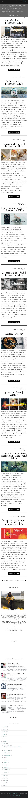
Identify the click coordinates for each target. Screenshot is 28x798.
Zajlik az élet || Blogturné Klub (14, 82)
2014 (4, 785)
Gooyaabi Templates (15, 795)
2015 (4, 783)
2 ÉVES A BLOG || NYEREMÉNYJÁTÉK (13, 664)
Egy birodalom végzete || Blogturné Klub (14, 209)
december (7, 745)
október (6, 752)
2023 (4, 734)
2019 (4, 743)
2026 (4, 727)
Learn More (11, 15)
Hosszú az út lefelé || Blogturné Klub (14, 274)
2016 (4, 780)
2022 (4, 736)
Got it (19, 15)
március (6, 767)
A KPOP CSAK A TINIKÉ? (15, 706)
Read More (14, 70)
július (5, 757)
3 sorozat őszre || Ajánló (14, 393)
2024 (4, 731)
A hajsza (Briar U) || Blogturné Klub (14, 145)
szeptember (7, 755)
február (6, 769)
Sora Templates (13, 793)
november (7, 750)
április (6, 764)
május (6, 762)
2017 (4, 778)
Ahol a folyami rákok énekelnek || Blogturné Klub (14, 455)
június (6, 760)
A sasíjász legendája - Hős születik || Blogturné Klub (14, 522)
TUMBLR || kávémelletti (14, 684)
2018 (4, 775)
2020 (4, 741)
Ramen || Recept (14, 334)
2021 (4, 739)
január (6, 772)
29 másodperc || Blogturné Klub (14, 21)
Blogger (25, 1)
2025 (4, 729)
